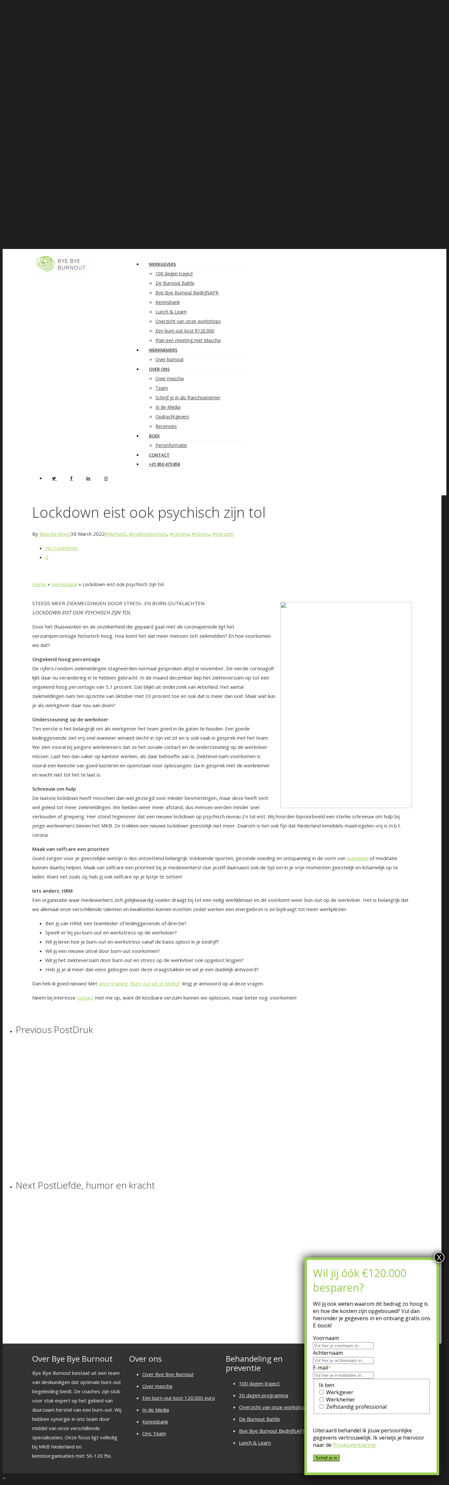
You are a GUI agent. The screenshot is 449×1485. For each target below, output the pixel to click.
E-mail (322, 1367)
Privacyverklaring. (355, 1444)
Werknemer (340, 1399)
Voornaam (326, 1338)
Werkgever (339, 1392)
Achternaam (328, 1352)
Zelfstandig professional (356, 1406)
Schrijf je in (326, 1457)
